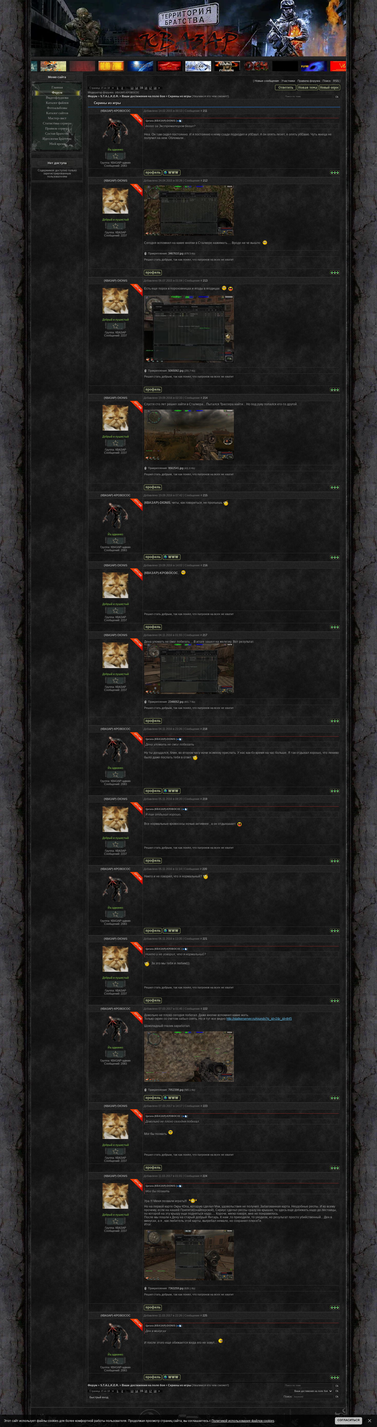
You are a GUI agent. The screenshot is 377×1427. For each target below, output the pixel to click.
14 (136, 88)
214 (205, 397)
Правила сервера (57, 128)
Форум (57, 92)
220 (204, 868)
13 (132, 88)
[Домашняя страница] (172, 172)
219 (205, 798)
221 (205, 938)
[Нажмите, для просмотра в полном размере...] (189, 234)
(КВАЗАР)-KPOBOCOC (127, 92)
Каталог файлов (57, 103)
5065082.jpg (175, 370)
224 (205, 1175)
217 (205, 635)
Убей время (57, 144)
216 (205, 565)
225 (205, 1315)
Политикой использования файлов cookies (243, 1420)
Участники (288, 80)
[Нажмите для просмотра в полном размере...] (189, 459)
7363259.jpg (175, 1288)
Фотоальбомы (57, 108)
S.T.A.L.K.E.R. (109, 96)
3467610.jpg (175, 253)
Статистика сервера (57, 123)
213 (205, 280)
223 (205, 1105)
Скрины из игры (179, 96)
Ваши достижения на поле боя (143, 96)
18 (155, 88)
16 (146, 88)
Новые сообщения (267, 80)
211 (205, 110)
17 (150, 88)
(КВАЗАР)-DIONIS (115, 180)
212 (205, 180)
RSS (336, 80)
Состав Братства (57, 133)
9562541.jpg (175, 468)
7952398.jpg (175, 1089)
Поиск (327, 80)
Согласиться (349, 1420)
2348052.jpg (175, 701)
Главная (57, 87)
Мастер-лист (57, 118)
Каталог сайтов (57, 113)
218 (205, 728)
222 (205, 1008)
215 (205, 495)
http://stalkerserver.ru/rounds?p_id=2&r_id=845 (259, 1018)
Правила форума (308, 80)
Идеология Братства (57, 139)
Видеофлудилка (57, 98)
